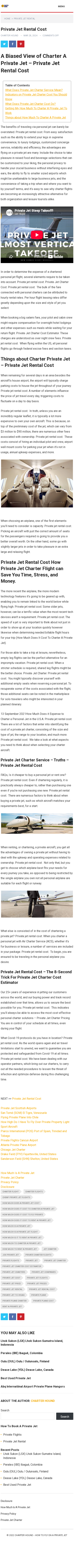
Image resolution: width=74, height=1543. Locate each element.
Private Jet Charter (12, 1177)
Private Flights (11, 1260)
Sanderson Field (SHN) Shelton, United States (29, 1159)
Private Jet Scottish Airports (18, 1108)
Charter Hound (9, 35)
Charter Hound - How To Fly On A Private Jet (41, 1535)
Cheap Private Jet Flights (16, 1197)
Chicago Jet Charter (13, 1149)
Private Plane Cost (43, 1301)
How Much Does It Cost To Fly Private (23, 1214)
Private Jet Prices (37, 1283)
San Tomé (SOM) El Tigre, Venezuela (24, 1113)
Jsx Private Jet (11, 1255)
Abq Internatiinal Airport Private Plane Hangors (33, 1386)
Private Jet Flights (37, 1278)
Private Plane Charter (15, 1301)
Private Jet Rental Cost (26, 1098)
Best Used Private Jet (16, 1378)
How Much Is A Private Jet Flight (20, 1232)
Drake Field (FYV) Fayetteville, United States (28, 1154)
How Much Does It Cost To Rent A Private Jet (27, 1220)
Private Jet (32, 1260)
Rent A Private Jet (12, 1306)
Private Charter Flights (38, 1255)
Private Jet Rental (24, 18)
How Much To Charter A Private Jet (22, 1243)
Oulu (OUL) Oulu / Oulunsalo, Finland (25, 1361)
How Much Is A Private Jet (17, 1173)
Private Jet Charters (14, 1272)
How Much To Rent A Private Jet (20, 1249)
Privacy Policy (10, 1182)
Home (7, 18)
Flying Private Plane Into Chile (19, 1117)
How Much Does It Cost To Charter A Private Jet (28, 1209)
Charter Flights (34, 1192)
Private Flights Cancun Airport (19, 1140)
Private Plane (38, 1295)
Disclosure (7, 1187)
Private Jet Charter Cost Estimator (22, 1266)
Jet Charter (49, 1249)
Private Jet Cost (11, 1278)
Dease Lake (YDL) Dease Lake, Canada (27, 1370)
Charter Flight (11, 1192)
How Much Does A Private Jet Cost (21, 1203)
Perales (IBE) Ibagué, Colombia (22, 1353)
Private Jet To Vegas (14, 1295)
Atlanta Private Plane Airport (18, 1145)
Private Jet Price (12, 1283)
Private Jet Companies (44, 1272)
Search (5, 1410)
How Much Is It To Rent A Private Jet (22, 1237)
